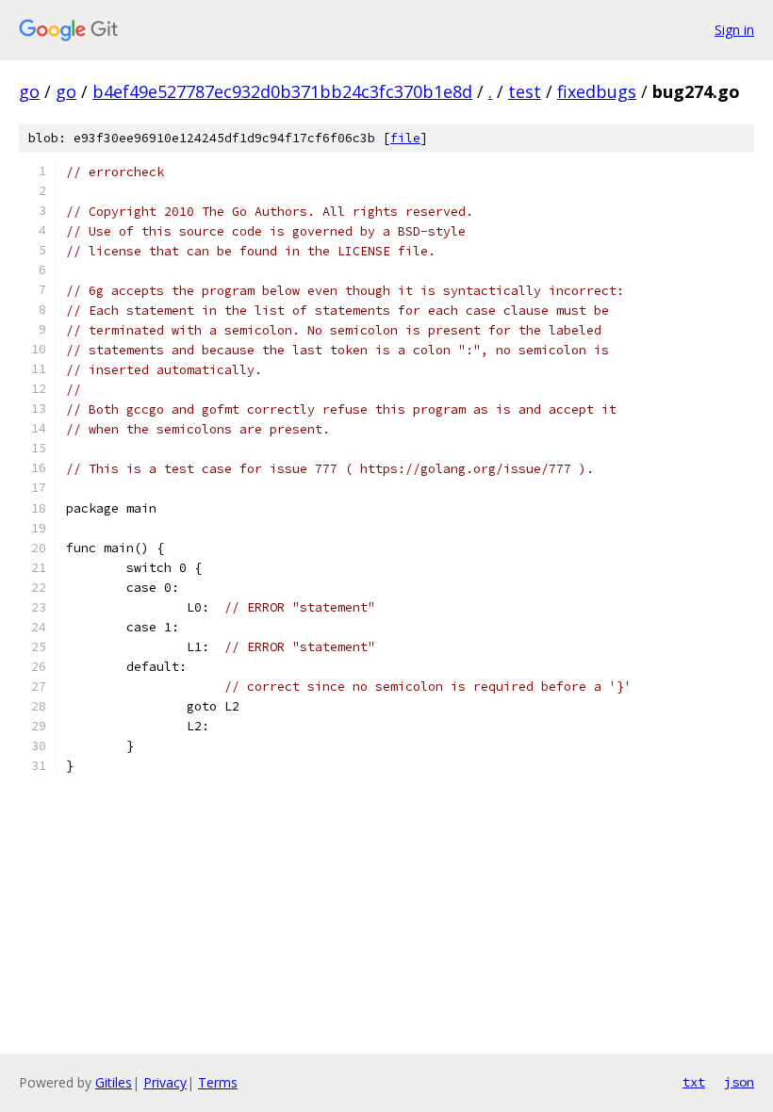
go (29, 91)
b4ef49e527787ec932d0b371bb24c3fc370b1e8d (282, 91)
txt (694, 1081)
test (524, 91)
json (739, 1081)
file (405, 138)
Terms (218, 1082)
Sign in (734, 30)
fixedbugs (596, 91)
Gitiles (113, 1082)
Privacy (165, 1082)
